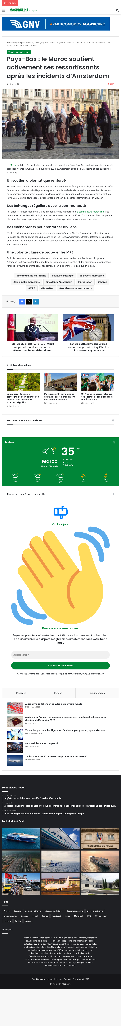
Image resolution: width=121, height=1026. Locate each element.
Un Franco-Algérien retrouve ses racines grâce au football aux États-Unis (97, 397)
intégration (86, 281)
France (45, 916)
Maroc (13, 165)
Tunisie (18, 921)
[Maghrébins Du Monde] (24, 10)
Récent (58, 693)
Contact (67, 979)
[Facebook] (22, 301)
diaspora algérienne (33, 911)
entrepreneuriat (10, 916)
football (35, 916)
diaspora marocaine (92, 275)
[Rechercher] (117, 11)
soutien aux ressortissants (76, 288)
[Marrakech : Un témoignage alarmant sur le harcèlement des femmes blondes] (60, 382)
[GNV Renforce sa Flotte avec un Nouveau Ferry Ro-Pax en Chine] (100, 861)
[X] (29, 301)
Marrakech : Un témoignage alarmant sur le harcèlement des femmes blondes (59, 397)
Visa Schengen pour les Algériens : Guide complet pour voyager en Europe (65, 730)
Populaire (21, 693)
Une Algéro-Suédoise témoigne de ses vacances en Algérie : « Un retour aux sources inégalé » (23, 398)
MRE (32, 288)
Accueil (12, 42)
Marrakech (78, 916)
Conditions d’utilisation (42, 979)
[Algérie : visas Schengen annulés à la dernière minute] (15, 708)
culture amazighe (64, 275)
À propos (58, 979)
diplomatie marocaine (27, 281)
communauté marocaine (32, 275)
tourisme (7, 921)
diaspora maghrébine (54, 911)
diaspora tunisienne (95, 911)
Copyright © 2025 (81, 979)
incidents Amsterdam (59, 281)
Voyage (28, 921)
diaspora (17, 911)
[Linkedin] (36, 301)
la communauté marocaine (90, 211)
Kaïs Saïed (56, 916)
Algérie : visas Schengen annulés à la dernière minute (53, 703)
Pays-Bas (48, 288)
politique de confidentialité (68, 674)
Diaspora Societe (25, 42)
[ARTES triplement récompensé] (15, 747)
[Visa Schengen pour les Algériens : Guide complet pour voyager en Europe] (15, 734)
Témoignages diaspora (45, 42)
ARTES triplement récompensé (41, 743)
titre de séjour (101, 916)
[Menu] (3, 11)
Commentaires (97, 693)
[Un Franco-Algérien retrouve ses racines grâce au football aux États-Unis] (97, 382)
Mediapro (66, 984)
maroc (103, 281)
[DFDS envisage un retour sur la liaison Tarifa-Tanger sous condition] (21, 838)
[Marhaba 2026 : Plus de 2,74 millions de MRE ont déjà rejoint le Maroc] (21, 884)
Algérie (7, 911)
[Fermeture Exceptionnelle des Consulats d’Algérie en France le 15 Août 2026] (100, 884)
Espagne (24, 916)
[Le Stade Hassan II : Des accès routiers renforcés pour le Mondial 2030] (21, 861)
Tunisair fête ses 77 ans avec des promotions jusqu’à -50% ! (57, 756)
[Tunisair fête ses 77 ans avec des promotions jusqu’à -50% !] (15, 760)
